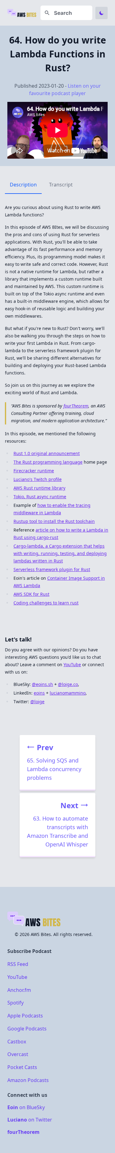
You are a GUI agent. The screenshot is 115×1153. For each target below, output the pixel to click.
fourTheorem (75, 406)
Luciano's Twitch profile (37, 479)
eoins (39, 693)
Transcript (61, 184)
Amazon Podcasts (28, 1080)
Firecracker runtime (33, 471)
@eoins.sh (42, 684)
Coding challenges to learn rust (46, 603)
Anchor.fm (19, 989)
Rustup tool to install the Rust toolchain (54, 521)
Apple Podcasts (25, 1015)
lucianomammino (68, 693)
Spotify (15, 1002)
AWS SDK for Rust (31, 594)
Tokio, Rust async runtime (39, 496)
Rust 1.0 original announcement (46, 453)
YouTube (72, 664)
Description (23, 184)
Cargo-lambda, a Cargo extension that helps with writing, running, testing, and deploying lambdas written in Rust (60, 553)
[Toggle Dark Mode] (101, 13)
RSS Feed (17, 964)
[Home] (22, 13)
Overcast (17, 1054)
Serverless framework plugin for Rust (51, 569)
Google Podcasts (27, 1028)
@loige (37, 701)
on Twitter (29, 1119)
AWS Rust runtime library (39, 488)
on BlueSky (26, 1107)
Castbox (16, 1041)
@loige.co (68, 684)
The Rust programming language (47, 462)
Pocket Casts (22, 1067)
